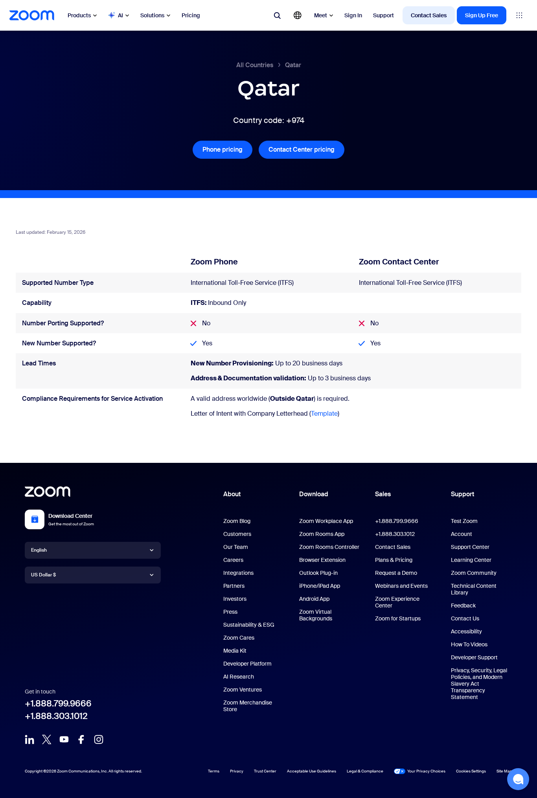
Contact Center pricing (306, 149)
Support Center (470, 546)
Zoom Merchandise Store (247, 706)
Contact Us (465, 618)
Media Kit (234, 650)
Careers (233, 559)
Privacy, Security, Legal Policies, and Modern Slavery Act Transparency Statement (479, 684)
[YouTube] (64, 739)
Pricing (191, 15)
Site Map (504, 771)
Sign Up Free (481, 15)
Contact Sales (429, 15)
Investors (234, 598)
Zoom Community (474, 572)
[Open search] (277, 15)
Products (79, 15)
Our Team (235, 546)
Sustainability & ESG (248, 624)
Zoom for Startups (398, 618)
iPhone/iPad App (319, 585)
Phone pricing (227, 149)
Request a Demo (396, 572)
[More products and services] (519, 15)
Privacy (236, 771)
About (232, 494)
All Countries (254, 65)
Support (383, 15)
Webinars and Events (401, 585)
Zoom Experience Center (397, 602)
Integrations (238, 572)
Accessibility (466, 631)
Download (313, 494)
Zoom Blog (236, 521)
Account (461, 534)
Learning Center (471, 559)
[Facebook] (81, 739)
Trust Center (265, 771)
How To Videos (469, 644)
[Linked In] (29, 739)
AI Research (238, 676)
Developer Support (474, 657)
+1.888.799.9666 (58, 703)
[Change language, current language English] (298, 15)
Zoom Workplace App (326, 521)
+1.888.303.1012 (56, 716)
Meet (320, 15)
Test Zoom (464, 521)
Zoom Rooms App (321, 534)
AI (120, 15)
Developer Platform (247, 663)
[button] (518, 779)
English (39, 550)
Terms (213, 771)
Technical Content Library (474, 589)
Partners (234, 585)
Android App (314, 598)
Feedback (463, 605)
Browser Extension (322, 559)
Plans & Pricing (393, 559)
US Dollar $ (43, 575)
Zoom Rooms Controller (329, 546)
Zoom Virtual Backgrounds (315, 615)
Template (324, 413)
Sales (383, 494)
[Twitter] (46, 739)
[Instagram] (98, 739)
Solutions (152, 15)
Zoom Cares (238, 637)
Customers (237, 534)
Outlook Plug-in (318, 572)
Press (230, 611)
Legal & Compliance (365, 771)
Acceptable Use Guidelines (311, 771)
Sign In (353, 15)
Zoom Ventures (242, 689)
